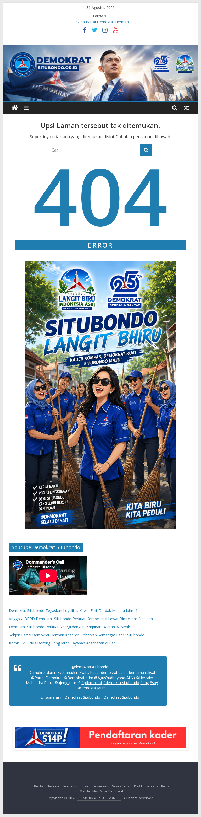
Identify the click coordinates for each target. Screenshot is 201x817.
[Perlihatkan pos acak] (186, 107)
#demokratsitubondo (121, 682)
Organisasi (100, 786)
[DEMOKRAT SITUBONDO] (14, 107)
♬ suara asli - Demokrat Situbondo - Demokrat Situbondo (90, 697)
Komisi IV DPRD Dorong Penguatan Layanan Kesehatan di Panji (63, 643)
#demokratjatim (92, 687)
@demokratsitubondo (89, 666)
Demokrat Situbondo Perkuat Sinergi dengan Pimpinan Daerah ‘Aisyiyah (69, 626)
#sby (154, 682)
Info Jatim (70, 786)
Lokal (85, 786)
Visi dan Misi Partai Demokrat (101, 791)
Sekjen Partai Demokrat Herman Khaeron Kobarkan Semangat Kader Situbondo (76, 634)
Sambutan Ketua (158, 786)
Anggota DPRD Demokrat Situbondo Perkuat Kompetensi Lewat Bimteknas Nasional (81, 618)
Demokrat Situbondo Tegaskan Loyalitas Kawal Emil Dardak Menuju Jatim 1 (73, 610)
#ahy (144, 682)
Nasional (53, 786)
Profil (138, 786)
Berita (38, 786)
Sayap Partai (121, 786)
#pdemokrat (91, 682)
